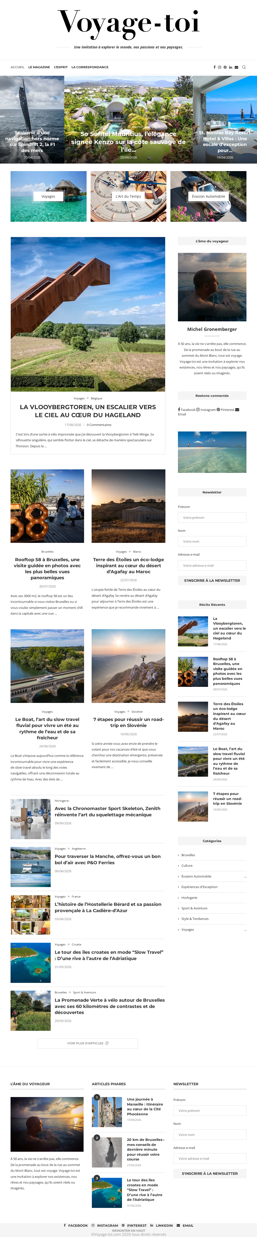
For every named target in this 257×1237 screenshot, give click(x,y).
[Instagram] (219, 67)
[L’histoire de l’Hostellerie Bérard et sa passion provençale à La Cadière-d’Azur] (31, 915)
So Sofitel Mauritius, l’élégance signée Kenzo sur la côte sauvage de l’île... (128, 141)
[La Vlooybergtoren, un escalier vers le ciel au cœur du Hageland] (88, 314)
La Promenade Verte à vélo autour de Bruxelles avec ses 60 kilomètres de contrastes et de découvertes (110, 1006)
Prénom (184, 506)
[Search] (243, 67)
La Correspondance (90, 67)
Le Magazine (39, 67)
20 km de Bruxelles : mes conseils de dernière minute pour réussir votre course (145, 1149)
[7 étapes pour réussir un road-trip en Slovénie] (128, 666)
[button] (9, 119)
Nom (181, 530)
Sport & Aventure (194, 908)
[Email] (236, 67)
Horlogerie (189, 897)
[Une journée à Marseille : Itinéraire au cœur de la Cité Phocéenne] (107, 1112)
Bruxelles (188, 855)
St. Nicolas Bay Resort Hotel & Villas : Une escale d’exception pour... (225, 141)
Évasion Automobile (196, 876)
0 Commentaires (99, 424)
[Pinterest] (225, 67)
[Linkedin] (230, 67)
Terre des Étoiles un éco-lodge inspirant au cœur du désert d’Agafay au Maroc (128, 566)
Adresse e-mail (189, 554)
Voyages (187, 929)
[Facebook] (215, 67)
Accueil (17, 67)
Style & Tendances (195, 918)
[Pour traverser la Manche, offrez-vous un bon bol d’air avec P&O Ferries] (31, 867)
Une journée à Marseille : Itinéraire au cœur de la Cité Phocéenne (145, 1106)
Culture (186, 865)
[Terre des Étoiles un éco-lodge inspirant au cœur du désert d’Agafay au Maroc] (128, 506)
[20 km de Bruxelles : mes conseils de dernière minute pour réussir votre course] (107, 1152)
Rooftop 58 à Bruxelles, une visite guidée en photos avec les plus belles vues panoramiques (227, 671)
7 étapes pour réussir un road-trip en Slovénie (227, 798)
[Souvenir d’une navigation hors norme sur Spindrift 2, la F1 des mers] (32, 120)
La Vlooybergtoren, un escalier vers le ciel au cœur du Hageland (229, 628)
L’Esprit (61, 67)
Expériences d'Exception (199, 887)
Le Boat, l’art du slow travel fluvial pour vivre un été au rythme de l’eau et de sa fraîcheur (229, 761)
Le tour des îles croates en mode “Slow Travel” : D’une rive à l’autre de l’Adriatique (144, 1190)
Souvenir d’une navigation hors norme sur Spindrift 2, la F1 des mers (32, 141)
